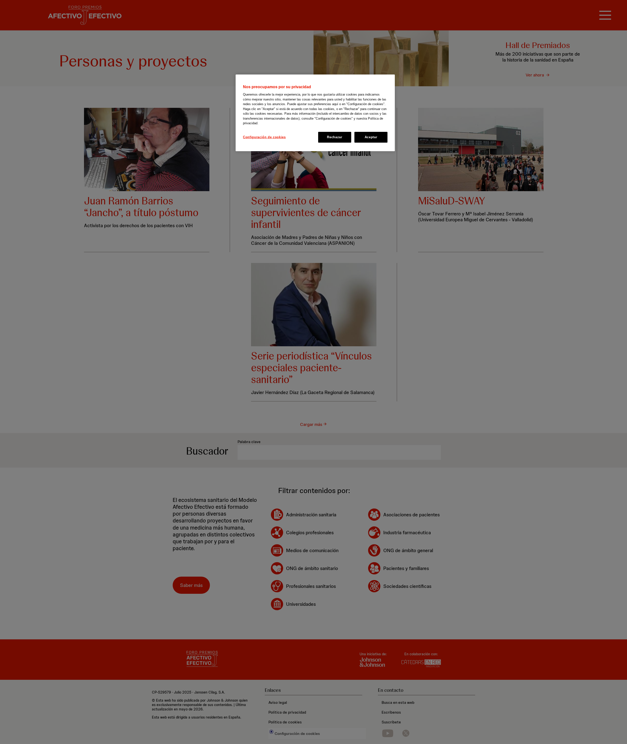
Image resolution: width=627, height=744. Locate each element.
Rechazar (334, 137)
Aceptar (371, 137)
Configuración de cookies (264, 137)
